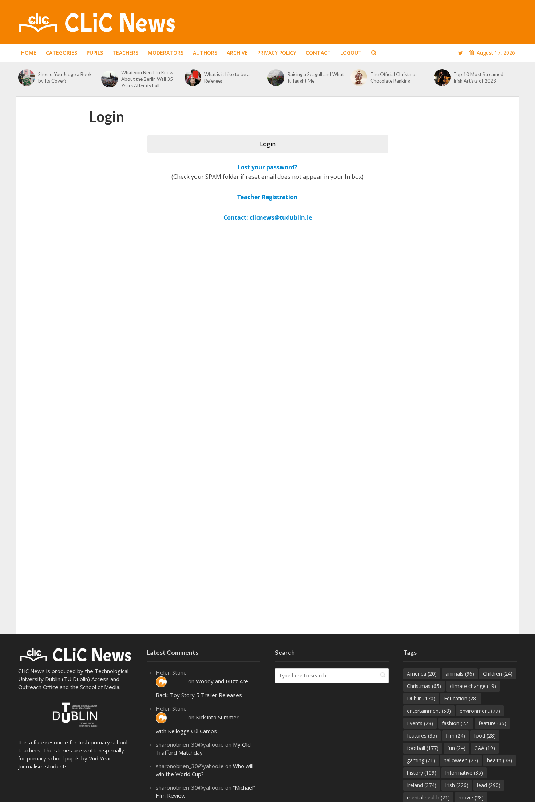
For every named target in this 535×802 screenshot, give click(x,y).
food (485, 735)
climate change (473, 686)
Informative (464, 772)
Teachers (125, 52)
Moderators (165, 52)
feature (492, 723)
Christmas (424, 686)
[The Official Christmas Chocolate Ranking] (358, 77)
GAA (484, 747)
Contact (318, 52)
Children (497, 673)
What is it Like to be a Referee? (227, 77)
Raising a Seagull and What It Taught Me (316, 77)
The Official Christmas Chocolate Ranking (393, 77)
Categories (61, 52)
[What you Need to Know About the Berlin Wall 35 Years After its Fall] (109, 79)
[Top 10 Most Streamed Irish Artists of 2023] (442, 77)
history (421, 772)
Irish (456, 785)
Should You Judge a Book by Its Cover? (65, 77)
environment (480, 710)
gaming (421, 760)
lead (488, 785)
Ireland (421, 785)
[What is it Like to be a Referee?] (193, 77)
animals (459, 673)
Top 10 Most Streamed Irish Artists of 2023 (478, 77)
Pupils (95, 52)
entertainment (429, 710)
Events (420, 723)
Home (28, 52)
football (423, 747)
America (422, 673)
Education (461, 698)
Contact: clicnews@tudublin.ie (267, 217)
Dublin (421, 698)
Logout (351, 52)
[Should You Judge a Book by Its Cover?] (26, 77)
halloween (461, 760)
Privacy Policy (276, 52)
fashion (456, 723)
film (455, 735)
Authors (205, 52)
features (422, 735)
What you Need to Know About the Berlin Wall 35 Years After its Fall (147, 79)
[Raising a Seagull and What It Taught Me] (276, 77)
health (499, 760)
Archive (237, 52)
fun (456, 747)
